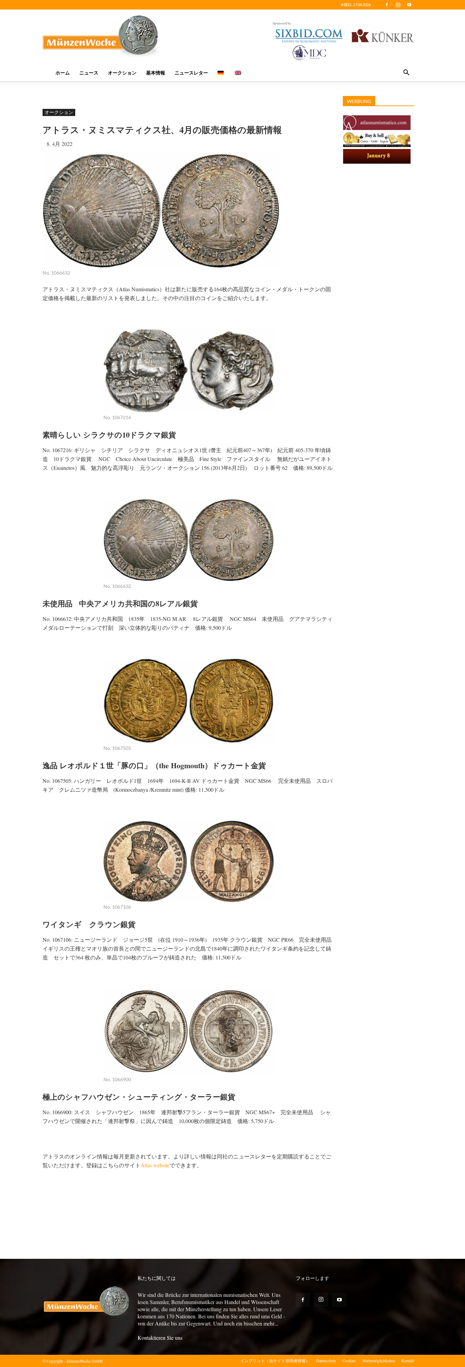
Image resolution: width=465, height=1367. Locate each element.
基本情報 (155, 73)
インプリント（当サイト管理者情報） (275, 1360)
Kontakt (407, 1360)
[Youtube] (409, 5)
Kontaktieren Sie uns (160, 1337)
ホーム (62, 73)
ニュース (88, 73)
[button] (406, 73)
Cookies (349, 1360)
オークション (122, 73)
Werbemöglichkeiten (378, 1360)
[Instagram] (398, 5)
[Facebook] (387, 5)
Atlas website (155, 1165)
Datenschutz (326, 1360)
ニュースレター (191, 73)
